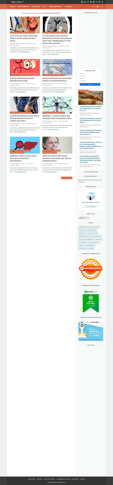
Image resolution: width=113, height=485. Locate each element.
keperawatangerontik (84, 236)
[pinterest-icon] (99, 2)
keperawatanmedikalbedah (27, 32)
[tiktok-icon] (102, 2)
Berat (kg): (82, 73)
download (81, 230)
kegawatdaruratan (91, 230)
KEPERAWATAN (35, 6)
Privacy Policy (31, 479)
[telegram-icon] (93, 2)
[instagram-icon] (88, 2)
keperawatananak (92, 233)
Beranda (12, 6)
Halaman (82, 479)
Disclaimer (39, 479)
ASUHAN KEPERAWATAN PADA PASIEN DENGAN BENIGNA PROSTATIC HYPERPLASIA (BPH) (24, 118)
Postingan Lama (66, 177)
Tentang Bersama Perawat (63, 479)
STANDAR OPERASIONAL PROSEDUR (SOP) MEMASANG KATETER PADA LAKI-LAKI (91, 108)
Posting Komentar (14, 45)
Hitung (90, 84)
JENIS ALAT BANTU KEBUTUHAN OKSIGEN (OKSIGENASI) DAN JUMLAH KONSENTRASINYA (56, 158)
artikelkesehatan (15, 32)
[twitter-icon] (85, 2)
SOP (44, 6)
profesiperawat (83, 242)
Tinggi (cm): (82, 78)
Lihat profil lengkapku (90, 206)
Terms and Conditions (49, 479)
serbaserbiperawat (94, 242)
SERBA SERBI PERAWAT (55, 6)
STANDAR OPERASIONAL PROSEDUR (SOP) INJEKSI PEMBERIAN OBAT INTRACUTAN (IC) (91, 132)
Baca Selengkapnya (24, 52)
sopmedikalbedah (90, 245)
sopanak (81, 245)
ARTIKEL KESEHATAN (23, 6)
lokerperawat (98, 239)
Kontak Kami (75, 479)
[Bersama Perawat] (18, 2)
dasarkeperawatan (25, 150)
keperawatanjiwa (96, 236)
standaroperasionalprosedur (86, 248)
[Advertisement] (90, 40)
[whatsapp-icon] (96, 2)
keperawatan (14, 75)
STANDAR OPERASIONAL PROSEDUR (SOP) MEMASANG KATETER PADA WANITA (91, 120)
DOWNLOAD (68, 6)
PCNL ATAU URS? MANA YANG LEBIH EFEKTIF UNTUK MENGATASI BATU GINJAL (24, 38)
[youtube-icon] (91, 2)
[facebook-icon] (82, 2)
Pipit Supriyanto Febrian (91, 202)
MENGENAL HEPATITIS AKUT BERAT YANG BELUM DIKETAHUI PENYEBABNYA (23, 158)
